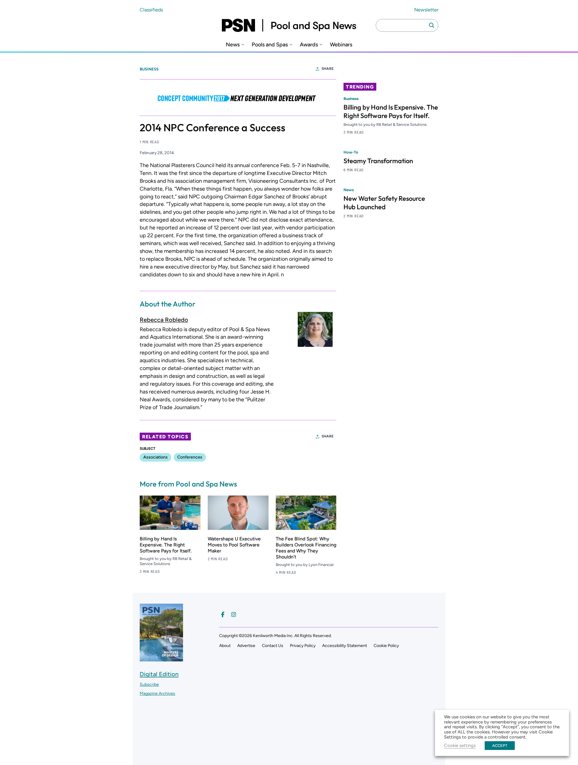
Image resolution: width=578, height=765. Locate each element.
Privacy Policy (302, 645)
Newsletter (426, 10)
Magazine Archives (157, 693)
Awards (309, 45)
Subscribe (149, 684)
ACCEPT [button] (499, 745)
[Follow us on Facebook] (222, 614)
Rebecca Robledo (164, 319)
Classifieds (151, 10)
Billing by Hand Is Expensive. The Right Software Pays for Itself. (166, 545)
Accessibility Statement (344, 645)
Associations (155, 457)
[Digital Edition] (161, 658)
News (233, 45)
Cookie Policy (386, 645)
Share (328, 69)
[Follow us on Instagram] (233, 614)
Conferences (189, 457)
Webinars (341, 45)
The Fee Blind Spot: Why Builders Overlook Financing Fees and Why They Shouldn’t (306, 548)
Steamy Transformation (378, 161)
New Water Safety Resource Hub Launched (384, 202)
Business (149, 69)
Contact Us (272, 645)
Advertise (246, 645)
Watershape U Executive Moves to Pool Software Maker (234, 545)
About (225, 645)
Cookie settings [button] (460, 745)
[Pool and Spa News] (289, 25)
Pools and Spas (270, 45)
